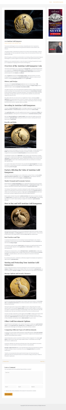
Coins (13, 43)
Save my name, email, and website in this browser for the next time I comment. (21, 390)
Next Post (42, 361)
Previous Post (5, 361)
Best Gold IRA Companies (58, 2)
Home (50, 2)
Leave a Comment (8, 43)
